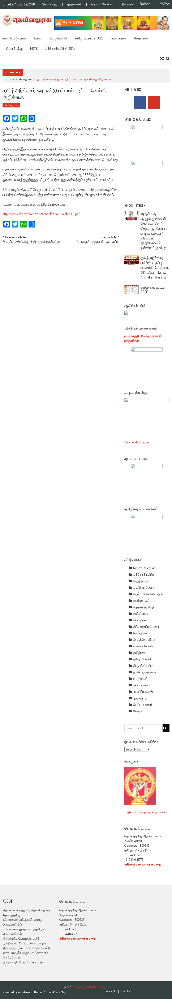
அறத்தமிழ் (140, 581)
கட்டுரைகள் (141, 600)
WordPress (25, 992)
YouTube (164, 3)
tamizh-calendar (144, 568)
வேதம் (38, 38)
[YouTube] (154, 102)
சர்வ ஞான (140, 620)
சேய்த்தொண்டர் (144, 639)
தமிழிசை (139, 652)
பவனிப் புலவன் (143, 691)
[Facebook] (140, 102)
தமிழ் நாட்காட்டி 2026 (89, 38)
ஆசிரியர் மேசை (144, 587)
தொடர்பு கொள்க (101, 4)
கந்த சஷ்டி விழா (144, 607)
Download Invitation (136, 442)
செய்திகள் (25, 79)
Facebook (144, 3)
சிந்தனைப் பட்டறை (146, 626)
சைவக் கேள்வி (143, 646)
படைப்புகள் (118, 38)
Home (34, 48)
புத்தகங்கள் (74, 4)
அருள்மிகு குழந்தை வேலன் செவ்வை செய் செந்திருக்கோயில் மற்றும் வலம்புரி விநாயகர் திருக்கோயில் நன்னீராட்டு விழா (154, 231)
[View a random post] (162, 58)
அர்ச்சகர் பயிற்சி (144, 574)
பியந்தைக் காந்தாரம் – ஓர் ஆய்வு (97, 242)
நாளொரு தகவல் (144, 672)
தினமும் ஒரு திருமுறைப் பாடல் (146, 812)
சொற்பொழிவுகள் (14, 38)
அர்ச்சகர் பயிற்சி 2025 (60, 48)
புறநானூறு (140, 698)
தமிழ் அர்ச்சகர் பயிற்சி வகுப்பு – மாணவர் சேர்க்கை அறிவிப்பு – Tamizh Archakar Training (155, 267)
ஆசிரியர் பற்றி (49, 4)
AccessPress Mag (54, 992)
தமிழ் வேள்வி (59, 38)
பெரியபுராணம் (142, 704)
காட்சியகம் (140, 613)
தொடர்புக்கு (14, 48)
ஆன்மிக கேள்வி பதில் (148, 594)
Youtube (125, 991)
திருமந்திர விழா (144, 665)
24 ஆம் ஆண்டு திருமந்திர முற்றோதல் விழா (31, 242)
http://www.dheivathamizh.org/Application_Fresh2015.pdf (41, 214)
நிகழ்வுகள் (128, 4)
